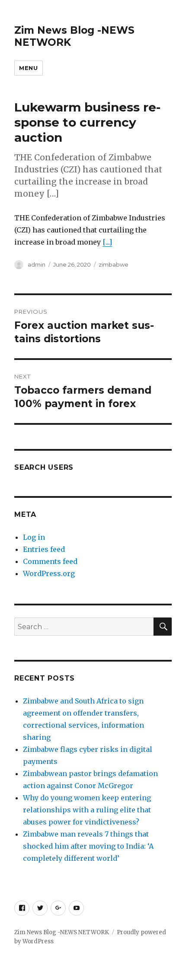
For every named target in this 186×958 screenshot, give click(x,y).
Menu (28, 67)
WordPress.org (49, 573)
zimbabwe (113, 264)
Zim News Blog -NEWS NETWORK (61, 932)
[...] (107, 242)
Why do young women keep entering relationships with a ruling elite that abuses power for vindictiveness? (87, 809)
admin (36, 264)
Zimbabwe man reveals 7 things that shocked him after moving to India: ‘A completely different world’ (88, 846)
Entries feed (44, 549)
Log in (34, 537)
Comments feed (50, 561)
